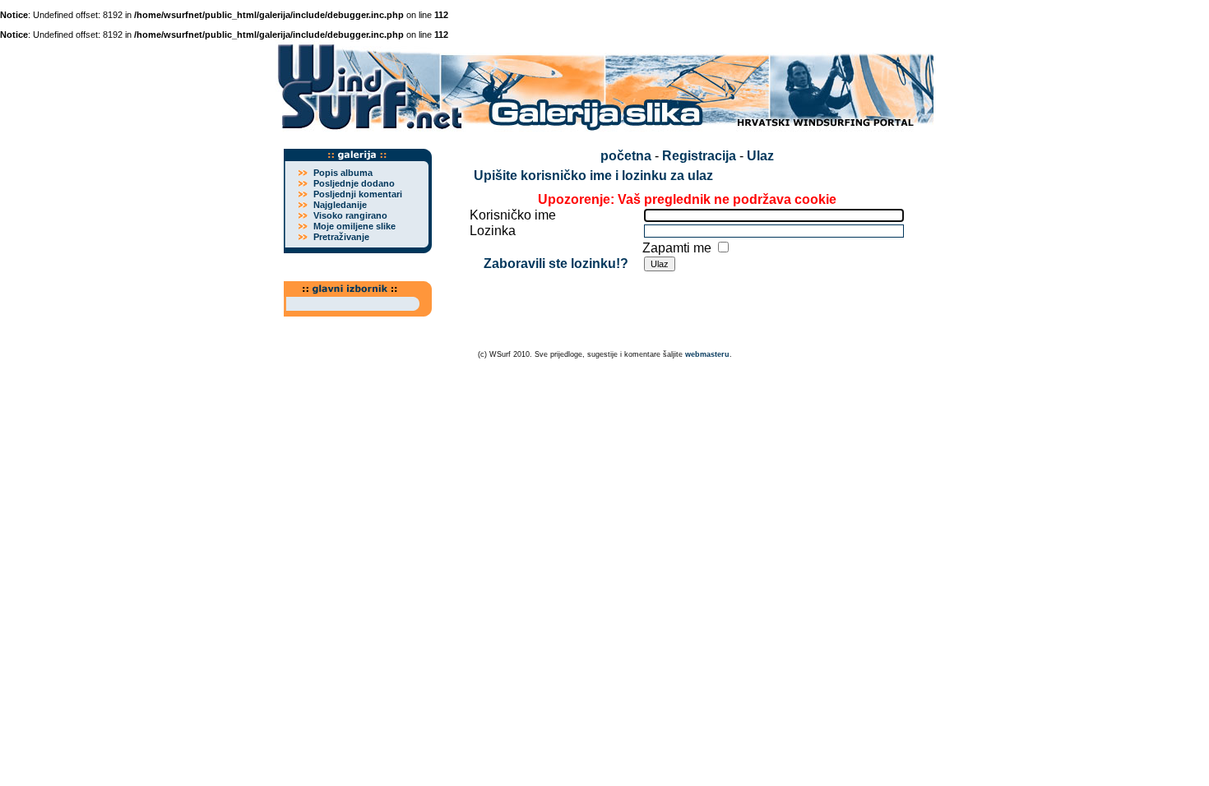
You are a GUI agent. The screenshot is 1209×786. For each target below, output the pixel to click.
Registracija (699, 156)
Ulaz (760, 156)
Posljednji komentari (357, 194)
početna (625, 156)
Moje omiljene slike (354, 226)
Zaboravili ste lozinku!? (556, 263)
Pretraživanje (341, 237)
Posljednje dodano (354, 183)
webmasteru (707, 354)
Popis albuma (343, 173)
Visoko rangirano (350, 215)
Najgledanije (340, 205)
